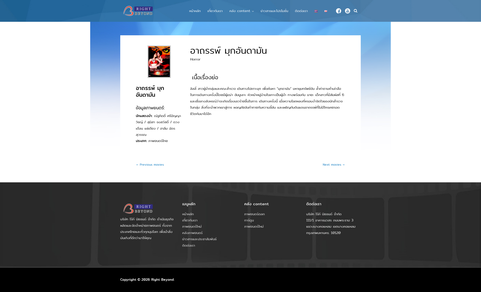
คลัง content (239, 10)
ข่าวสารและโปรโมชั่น (274, 10)
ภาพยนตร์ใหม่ (192, 226)
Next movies (334, 164)
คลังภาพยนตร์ (192, 232)
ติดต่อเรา (301, 10)
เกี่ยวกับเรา (215, 10)
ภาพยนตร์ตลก (254, 214)
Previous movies (150, 164)
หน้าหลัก (195, 10)
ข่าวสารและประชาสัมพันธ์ (199, 239)
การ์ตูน (249, 220)
